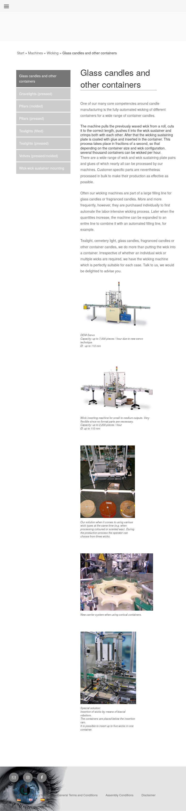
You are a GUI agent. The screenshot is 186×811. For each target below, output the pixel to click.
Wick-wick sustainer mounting (41, 168)
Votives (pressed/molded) (38, 155)
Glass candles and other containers (37, 78)
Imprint (17, 795)
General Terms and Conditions (77, 795)
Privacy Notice (39, 795)
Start (20, 52)
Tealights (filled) (31, 130)
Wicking (53, 52)
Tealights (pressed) (34, 143)
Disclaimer (148, 795)
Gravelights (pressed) (35, 93)
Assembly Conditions (119, 795)
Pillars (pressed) (31, 118)
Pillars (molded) (31, 106)
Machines (35, 52)
